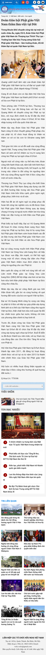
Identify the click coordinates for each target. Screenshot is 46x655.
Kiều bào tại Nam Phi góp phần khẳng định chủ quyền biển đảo (34, 546)
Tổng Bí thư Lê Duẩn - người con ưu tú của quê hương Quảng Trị (11, 621)
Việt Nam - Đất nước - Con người (21, 16)
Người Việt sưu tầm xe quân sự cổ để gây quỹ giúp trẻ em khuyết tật (10, 572)
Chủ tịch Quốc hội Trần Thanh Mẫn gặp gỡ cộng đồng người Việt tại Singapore (30, 401)
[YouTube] (43, 2)
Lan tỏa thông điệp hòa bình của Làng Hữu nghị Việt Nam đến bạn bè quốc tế (22, 477)
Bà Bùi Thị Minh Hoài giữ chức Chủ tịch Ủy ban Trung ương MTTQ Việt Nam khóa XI (21, 489)
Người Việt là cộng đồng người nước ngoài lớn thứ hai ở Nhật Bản (34, 621)
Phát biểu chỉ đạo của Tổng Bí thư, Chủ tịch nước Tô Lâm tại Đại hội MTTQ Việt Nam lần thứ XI (21, 456)
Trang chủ (4, 16)
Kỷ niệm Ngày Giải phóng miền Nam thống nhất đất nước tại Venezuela (34, 572)
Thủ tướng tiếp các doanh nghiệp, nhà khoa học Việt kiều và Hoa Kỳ (33, 520)
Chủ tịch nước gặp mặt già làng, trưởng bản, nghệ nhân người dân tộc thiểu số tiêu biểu (34, 597)
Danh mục (8, 2)
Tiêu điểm (7, 391)
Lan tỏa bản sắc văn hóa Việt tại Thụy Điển (11, 594)
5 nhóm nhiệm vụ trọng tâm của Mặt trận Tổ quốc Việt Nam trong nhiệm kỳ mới (22, 444)
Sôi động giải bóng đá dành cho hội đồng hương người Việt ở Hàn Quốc (11, 521)
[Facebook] (34, 2)
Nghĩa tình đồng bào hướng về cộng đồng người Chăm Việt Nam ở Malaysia (11, 547)
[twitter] (38, 2)
